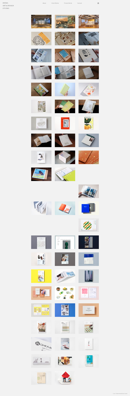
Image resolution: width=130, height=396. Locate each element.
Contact (79, 3)
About (44, 3)
